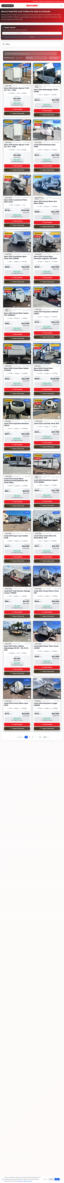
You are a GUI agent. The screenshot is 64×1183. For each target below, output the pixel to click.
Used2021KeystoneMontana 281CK (16, 424)
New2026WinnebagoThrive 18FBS (46, 91)
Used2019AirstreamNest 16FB (44, 146)
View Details (18, 109)
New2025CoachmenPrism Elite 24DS (15, 201)
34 (40, 737)
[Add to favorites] (29, 82)
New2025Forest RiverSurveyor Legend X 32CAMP (45, 257)
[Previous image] (5, 73)
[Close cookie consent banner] (61, 1179)
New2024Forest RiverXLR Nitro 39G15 (45, 202)
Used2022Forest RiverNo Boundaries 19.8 (45, 537)
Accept (57, 1179)
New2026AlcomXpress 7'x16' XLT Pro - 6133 (16, 146)
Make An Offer (17, 100)
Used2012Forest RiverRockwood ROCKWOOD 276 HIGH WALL (16, 481)
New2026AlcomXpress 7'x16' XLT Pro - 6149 (16, 89)
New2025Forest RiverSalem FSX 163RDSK (16, 314)
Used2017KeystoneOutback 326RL (46, 313)
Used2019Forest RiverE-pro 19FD (16, 704)
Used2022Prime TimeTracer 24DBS (46, 647)
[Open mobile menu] (61, 5)
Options (45, 1179)
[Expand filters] (60, 44)
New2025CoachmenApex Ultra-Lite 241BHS (15, 257)
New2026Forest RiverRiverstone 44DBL (43, 369)
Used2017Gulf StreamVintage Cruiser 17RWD (17, 592)
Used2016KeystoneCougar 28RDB (45, 704)
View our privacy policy (25, 1181)
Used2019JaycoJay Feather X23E (16, 537)
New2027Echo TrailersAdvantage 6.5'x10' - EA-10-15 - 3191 (16, 648)
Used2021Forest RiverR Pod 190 (46, 592)
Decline (51, 1179)
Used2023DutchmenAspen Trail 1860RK (46, 481)
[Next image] (29, 73)
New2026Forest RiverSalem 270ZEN (16, 369)
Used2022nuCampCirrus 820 (46, 423)
